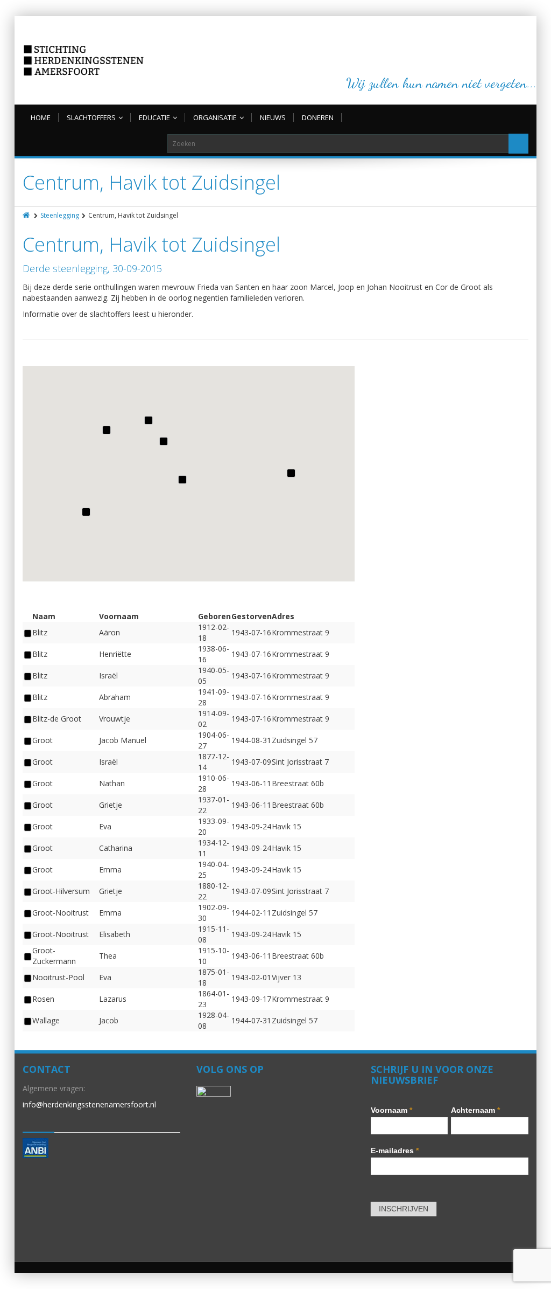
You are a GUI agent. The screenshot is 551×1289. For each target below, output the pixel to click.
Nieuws (273, 117)
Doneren (318, 117)
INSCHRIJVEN (403, 1208)
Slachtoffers (91, 117)
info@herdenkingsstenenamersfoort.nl (89, 1104)
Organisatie (215, 117)
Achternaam (475, 1110)
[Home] (27, 215)
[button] (182, 479)
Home (41, 117)
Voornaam (391, 1110)
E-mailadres (395, 1150)
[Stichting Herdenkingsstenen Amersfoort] (84, 60)
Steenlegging (59, 215)
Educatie (154, 117)
